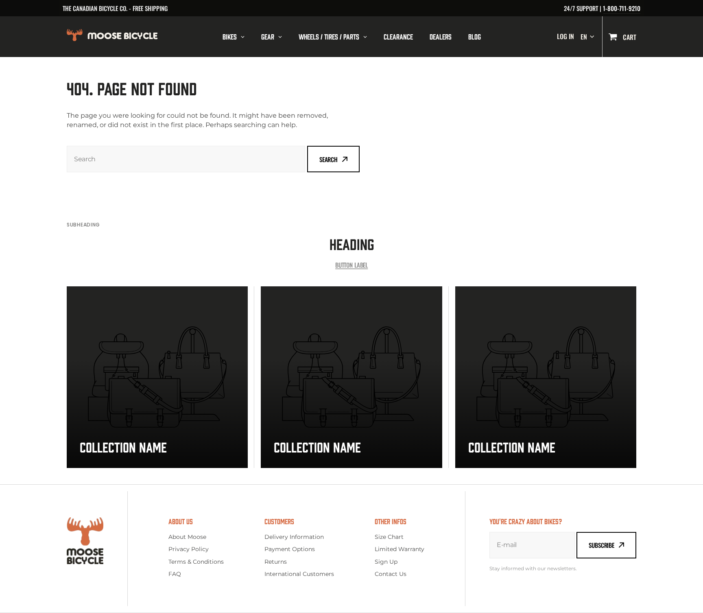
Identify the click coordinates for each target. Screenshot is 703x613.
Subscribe (601, 544)
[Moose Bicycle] (134, 36)
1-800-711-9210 (621, 8)
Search (328, 159)
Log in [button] (565, 36)
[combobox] (186, 159)
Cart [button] (628, 37)
